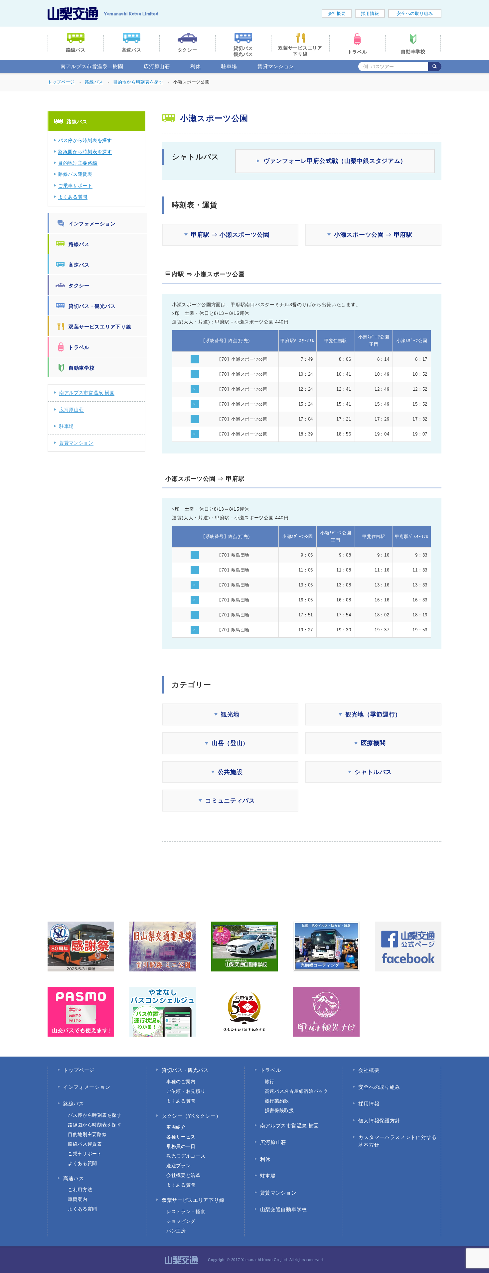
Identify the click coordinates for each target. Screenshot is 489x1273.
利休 (195, 66)
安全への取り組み (415, 13)
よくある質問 (72, 196)
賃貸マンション (275, 66)
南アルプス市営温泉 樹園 (92, 66)
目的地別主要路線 (77, 163)
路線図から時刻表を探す (85, 151)
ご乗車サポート (75, 185)
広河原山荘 (157, 66)
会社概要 (337, 13)
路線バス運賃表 (75, 174)
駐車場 (229, 66)
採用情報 (370, 13)
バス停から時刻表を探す (85, 140)
